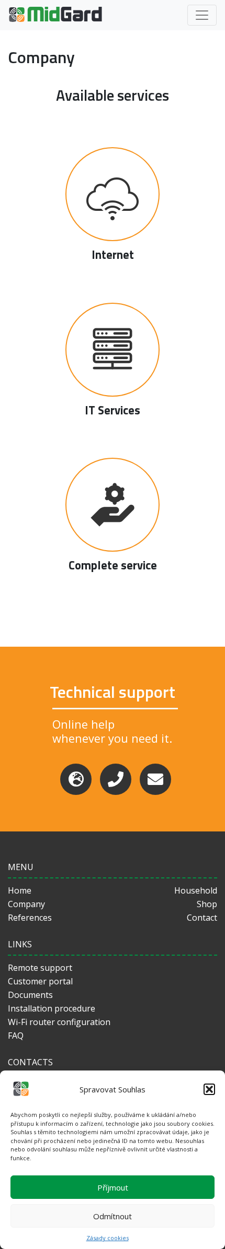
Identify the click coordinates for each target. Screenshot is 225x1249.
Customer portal (40, 981)
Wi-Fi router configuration (59, 1022)
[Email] (155, 779)
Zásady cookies (107, 1238)
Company (26, 904)
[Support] (76, 779)
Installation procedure (51, 1008)
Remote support (40, 967)
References (30, 917)
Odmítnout (112, 1216)
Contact (202, 917)
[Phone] (115, 779)
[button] (209, 1089)
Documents (30, 995)
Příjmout (112, 1187)
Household (195, 890)
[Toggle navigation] (202, 15)
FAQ (16, 1035)
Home (19, 890)
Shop (207, 904)
